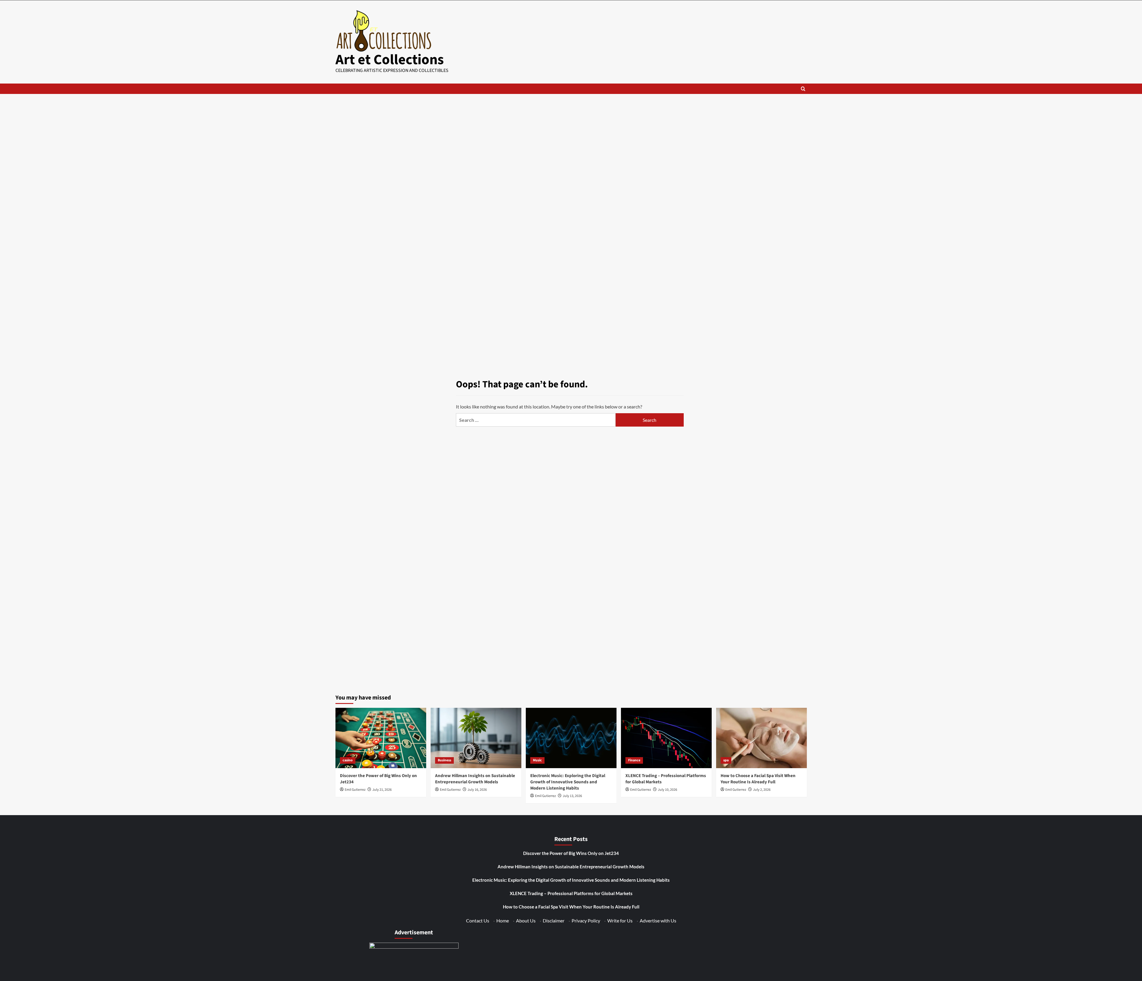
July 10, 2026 (667, 789)
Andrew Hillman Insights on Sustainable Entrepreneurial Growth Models (475, 779)
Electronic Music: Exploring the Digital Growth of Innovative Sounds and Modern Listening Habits (567, 782)
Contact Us (477, 920)
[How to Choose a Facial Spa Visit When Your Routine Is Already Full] (761, 738)
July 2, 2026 (762, 789)
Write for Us (620, 920)
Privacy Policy (586, 920)
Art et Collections (389, 60)
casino (348, 760)
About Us (526, 920)
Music (537, 760)
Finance (634, 760)
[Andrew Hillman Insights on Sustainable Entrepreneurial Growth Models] (476, 738)
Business (444, 760)
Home (502, 920)
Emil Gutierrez (355, 789)
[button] (803, 89)
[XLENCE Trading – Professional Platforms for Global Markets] (666, 738)
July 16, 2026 (477, 789)
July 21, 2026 (382, 789)
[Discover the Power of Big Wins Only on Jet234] (380, 738)
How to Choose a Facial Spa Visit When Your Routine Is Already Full (758, 779)
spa (726, 760)
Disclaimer (553, 920)
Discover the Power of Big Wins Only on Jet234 (571, 853)
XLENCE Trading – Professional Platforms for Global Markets (571, 893)
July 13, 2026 (572, 795)
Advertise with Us (658, 920)
